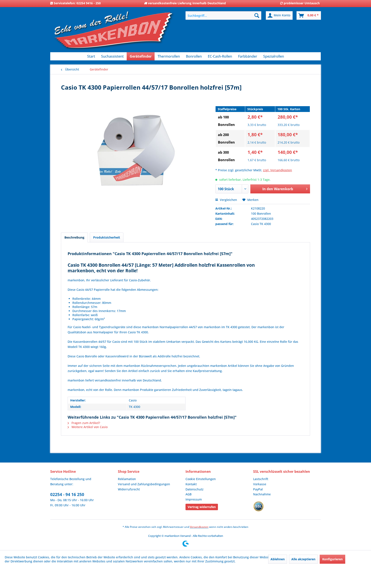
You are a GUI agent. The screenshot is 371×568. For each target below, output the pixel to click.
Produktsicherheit (106, 237)
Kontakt (191, 484)
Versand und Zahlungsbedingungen (144, 484)
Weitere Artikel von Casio (89, 427)
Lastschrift (260, 479)
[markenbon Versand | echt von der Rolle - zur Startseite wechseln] (113, 32)
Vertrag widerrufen (202, 507)
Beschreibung (74, 237)
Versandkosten (199, 527)
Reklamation (127, 479)
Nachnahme (262, 494)
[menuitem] (223, 15)
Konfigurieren (332, 559)
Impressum (194, 499)
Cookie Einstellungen (201, 479)
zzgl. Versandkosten (277, 170)
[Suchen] (256, 15)
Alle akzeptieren (303, 559)
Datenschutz (195, 489)
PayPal (258, 489)
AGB (189, 494)
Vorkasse (259, 484)
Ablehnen (278, 559)
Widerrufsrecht (129, 489)
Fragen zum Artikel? (85, 423)
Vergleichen (228, 200)
